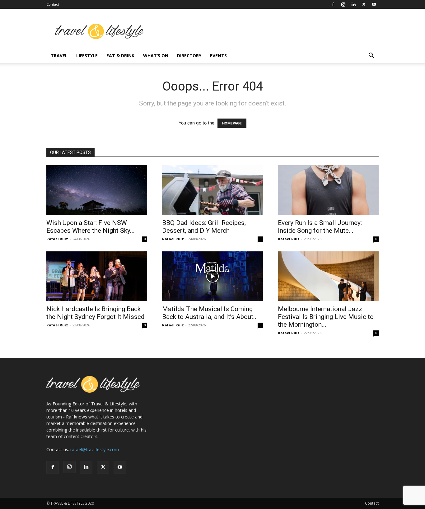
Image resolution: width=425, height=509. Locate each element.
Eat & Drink (120, 55)
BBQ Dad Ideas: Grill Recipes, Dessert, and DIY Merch (204, 226)
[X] (363, 4)
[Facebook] (333, 4)
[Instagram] (343, 4)
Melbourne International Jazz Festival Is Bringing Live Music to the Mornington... (326, 316)
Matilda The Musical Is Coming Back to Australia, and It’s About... (210, 312)
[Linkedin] (353, 4)
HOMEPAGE (232, 123)
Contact (52, 4)
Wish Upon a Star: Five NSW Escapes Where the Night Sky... (90, 226)
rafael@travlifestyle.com (94, 449)
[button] (371, 56)
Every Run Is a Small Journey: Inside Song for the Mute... (320, 226)
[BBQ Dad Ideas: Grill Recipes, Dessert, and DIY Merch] (212, 190)
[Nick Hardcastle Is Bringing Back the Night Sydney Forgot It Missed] (96, 276)
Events (218, 55)
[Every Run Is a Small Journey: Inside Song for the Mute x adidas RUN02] (328, 190)
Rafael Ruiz (57, 238)
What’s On (155, 55)
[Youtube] (374, 4)
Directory (189, 55)
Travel (59, 55)
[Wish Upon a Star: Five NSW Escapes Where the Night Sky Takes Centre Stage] (96, 190)
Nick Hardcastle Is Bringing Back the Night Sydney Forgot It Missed (95, 312)
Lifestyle (87, 55)
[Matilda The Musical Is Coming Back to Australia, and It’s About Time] (212, 276)
